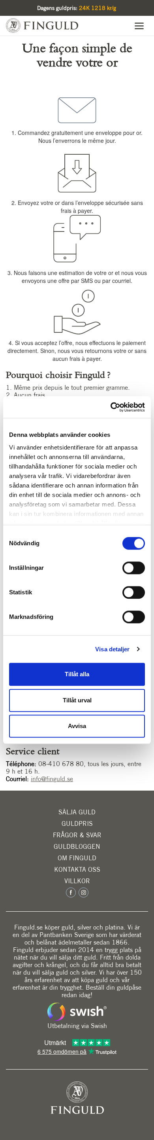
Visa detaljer (112, 649)
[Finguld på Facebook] (71, 892)
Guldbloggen (77, 846)
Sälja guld (77, 812)
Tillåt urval (77, 700)
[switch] (133, 567)
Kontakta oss (77, 869)
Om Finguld (77, 858)
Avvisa (77, 726)
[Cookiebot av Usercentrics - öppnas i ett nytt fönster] (111, 407)
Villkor (77, 881)
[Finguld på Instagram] (82, 892)
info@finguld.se (52, 779)
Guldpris (77, 823)
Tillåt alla (77, 674)
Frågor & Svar (77, 835)
